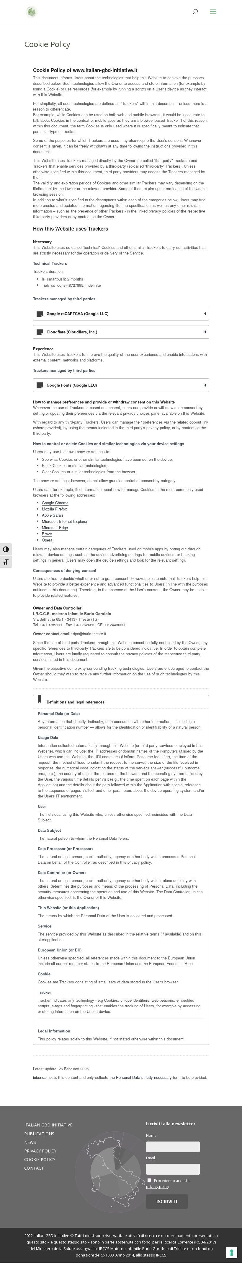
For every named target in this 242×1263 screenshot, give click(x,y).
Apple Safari (52, 515)
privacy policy (157, 1186)
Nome (151, 1135)
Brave (47, 533)
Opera (47, 540)
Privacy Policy (40, 1151)
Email (150, 1157)
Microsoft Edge (55, 527)
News (30, 1142)
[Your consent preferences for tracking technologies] (231, 1252)
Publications (39, 1133)
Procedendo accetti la (168, 1183)
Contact (34, 1168)
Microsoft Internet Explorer (64, 521)
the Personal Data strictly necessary (140, 1077)
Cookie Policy (39, 1159)
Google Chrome (55, 502)
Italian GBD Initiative (48, 1125)
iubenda (39, 1077)
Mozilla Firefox (54, 509)
